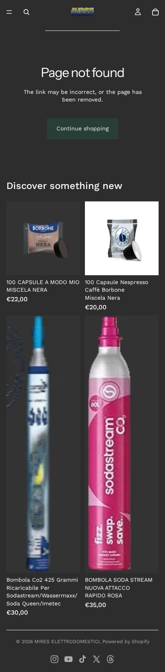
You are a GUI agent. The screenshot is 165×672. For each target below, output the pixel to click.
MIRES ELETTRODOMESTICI (67, 641)
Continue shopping (82, 128)
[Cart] (155, 12)
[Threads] (110, 659)
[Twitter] (96, 659)
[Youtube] (68, 659)
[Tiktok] (82, 659)
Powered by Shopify (126, 641)
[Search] (26, 12)
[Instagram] (54, 659)
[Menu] (9, 12)
